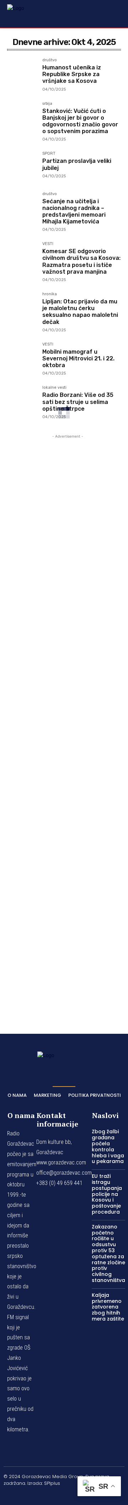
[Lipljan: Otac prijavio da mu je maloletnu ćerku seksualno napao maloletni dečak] (22, 306)
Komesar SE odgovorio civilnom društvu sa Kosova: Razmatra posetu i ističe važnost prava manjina (81, 261)
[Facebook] (30, 1495)
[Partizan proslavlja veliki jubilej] (22, 166)
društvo (49, 60)
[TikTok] (64, 1495)
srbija (47, 104)
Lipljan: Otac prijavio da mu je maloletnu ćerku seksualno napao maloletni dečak (80, 311)
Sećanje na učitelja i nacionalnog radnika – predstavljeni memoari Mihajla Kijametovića (74, 211)
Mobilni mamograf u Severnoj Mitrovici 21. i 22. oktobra (78, 358)
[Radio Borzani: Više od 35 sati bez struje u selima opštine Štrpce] (22, 400)
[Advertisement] (67, 724)
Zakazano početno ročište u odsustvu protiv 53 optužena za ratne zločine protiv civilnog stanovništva (108, 1253)
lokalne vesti (54, 388)
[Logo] (25, 13)
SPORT (48, 154)
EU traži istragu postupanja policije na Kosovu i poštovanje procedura (107, 1194)
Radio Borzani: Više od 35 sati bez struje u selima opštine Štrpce (77, 402)
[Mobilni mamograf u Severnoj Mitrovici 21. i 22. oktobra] (22, 357)
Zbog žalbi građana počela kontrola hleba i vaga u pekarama (108, 1146)
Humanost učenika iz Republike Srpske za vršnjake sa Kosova (71, 74)
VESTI (47, 244)
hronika (49, 294)
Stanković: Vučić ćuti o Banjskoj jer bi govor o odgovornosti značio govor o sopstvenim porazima (80, 121)
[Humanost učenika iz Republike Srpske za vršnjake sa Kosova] (22, 72)
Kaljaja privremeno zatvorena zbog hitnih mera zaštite (108, 1307)
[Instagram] (47, 1495)
